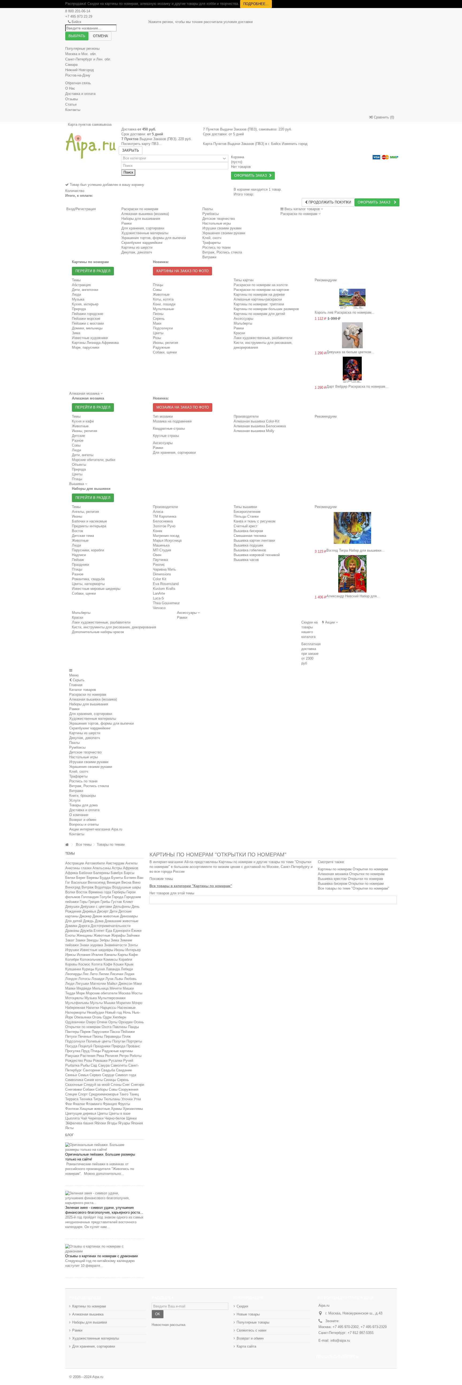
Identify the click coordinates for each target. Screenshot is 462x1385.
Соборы (101, 1089)
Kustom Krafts (164, 589)
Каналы (110, 955)
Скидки (242, 1306)
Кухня (100, 969)
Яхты (69, 1128)
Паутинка (160, 560)
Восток (77, 531)
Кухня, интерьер (85, 304)
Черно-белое (115, 1118)
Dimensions (162, 574)
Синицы (110, 1080)
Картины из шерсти (84, 733)
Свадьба (108, 1070)
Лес (86, 974)
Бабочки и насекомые (89, 521)
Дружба (86, 931)
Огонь (97, 1017)
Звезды (92, 940)
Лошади (97, 979)
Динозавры (129, 916)
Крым (129, 964)
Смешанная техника (250, 536)
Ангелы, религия (85, 512)
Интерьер (133, 950)
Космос (84, 964)
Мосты (137, 993)
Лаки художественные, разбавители (263, 338)
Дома (99, 921)
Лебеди (127, 969)
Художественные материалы (92, 719)
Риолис (159, 565)
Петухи (71, 1036)
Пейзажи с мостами (88, 323)
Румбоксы (210, 214)
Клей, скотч (78, 772)
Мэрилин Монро (129, 1003)
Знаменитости (115, 945)
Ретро (124, 1056)
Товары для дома (83, 805)
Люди (76, 295)
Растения (87, 1056)
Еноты (70, 935)
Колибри (72, 959)
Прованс (133, 1046)
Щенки (131, 1118)
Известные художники (90, 338)
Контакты (72, 110)
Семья (83, 1075)
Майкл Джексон (119, 984)
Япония (137, 1123)
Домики (71, 926)
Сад (94, 1065)
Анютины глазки (78, 868)
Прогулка (72, 1051)
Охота (106, 1027)
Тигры (98, 1099)
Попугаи (118, 1041)
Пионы (158, 314)
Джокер (85, 916)
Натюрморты (75, 1012)
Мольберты (243, 323)
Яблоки (100, 1123)
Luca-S (158, 598)
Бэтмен (130, 878)
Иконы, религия (165, 343)
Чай (84, 1118)
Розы (157, 338)
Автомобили (95, 863)
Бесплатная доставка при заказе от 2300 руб (311, 653)
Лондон (71, 979)
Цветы (158, 333)
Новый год (113, 1012)
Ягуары (124, 1123)
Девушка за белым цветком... (350, 352)
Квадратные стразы (169, 428)
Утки (137, 1099)
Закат (69, 940)
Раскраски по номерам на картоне (261, 290)
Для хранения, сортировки (174, 453)
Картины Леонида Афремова (95, 343)
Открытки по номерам (83, 1027)
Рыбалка (72, 1065)
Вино (136, 882)
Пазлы (207, 209)
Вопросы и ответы (84, 824)
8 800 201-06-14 (77, 11)
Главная (75, 685)
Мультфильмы (77, 1003)
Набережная (75, 1008)
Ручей (128, 1061)
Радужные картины (117, 1051)
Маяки (70, 988)
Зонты (133, 945)
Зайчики (133, 935)
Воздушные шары (126, 887)
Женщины (84, 935)
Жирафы (118, 935)
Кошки (118, 964)
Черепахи (95, 1118)
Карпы (123, 955)
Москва (124, 993)
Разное (77, 440)
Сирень (159, 319)
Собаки (88, 1089)
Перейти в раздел (92, 271)
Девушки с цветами (96, 907)
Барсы (129, 873)
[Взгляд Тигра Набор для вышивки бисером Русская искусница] (352, 528)
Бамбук (117, 873)
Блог (69, 1135)
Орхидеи (125, 1022)
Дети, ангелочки (85, 290)
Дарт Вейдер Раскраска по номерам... (357, 386)
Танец (134, 1094)
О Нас (70, 88)
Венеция (113, 882)
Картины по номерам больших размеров (266, 309)
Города (117, 897)
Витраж (88, 887)
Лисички (116, 974)
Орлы (112, 1022)
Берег (81, 878)
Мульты (96, 1003)
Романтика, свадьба (88, 579)
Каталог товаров (82, 690)
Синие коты (93, 1080)
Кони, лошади (164, 304)
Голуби (105, 897)
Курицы (88, 969)
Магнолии (98, 984)
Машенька (161, 545)
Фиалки (79, 1104)
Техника (85, 1099)
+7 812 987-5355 (360, 1333)
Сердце (108, 1075)
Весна (126, 882)
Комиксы (110, 959)
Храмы (116, 1109)
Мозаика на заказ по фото (182, 407)
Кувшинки (73, 969)
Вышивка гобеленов (250, 550)
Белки (70, 878)
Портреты (134, 1041)
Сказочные (74, 1085)
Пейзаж (78, 560)
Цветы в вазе (119, 1113)
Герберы (118, 892)
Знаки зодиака (91, 945)
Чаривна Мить (164, 569)
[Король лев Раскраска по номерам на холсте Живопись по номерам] (352, 296)
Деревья (89, 911)
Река (100, 1056)
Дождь (88, 921)
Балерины (101, 873)
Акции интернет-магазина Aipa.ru (95, 829)
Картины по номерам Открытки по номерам (353, 869)
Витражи (76, 791)
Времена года (99, 892)
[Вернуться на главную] (66, 844)
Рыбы (85, 1065)
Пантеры (72, 1032)
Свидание (124, 1070)
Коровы (71, 964)
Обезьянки (82, 1017)
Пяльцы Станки (246, 516)
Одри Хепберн (114, 1017)
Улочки (127, 1099)
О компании (78, 815)
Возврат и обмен (82, 820)
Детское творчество (85, 752)
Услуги (74, 800)
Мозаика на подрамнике (172, 421)
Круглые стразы (166, 436)
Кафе (133, 955)
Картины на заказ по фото (182, 271)
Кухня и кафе (83, 421)
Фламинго (94, 1104)
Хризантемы (133, 1109)
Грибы (105, 902)
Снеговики (73, 1089)
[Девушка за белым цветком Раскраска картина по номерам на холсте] (352, 335)
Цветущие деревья (80, 1113)
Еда (109, 931)
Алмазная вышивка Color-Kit (256, 421)
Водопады (103, 887)
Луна (109, 979)
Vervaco (159, 608)
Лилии (104, 974)
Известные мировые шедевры (96, 589)
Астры (117, 868)
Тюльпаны (112, 1099)
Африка (71, 873)
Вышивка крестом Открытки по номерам (350, 879)
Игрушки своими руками (88, 762)
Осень (139, 1022)
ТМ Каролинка (164, 516)
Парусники (100, 1032)
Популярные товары (253, 1322)
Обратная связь (78, 83)
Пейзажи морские (86, 319)
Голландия (90, 897)
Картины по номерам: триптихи (259, 304)
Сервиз (95, 1075)
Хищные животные (95, 1109)
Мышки (109, 1003)
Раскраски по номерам (139, 209)
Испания (83, 955)
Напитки (92, 1008)
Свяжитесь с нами (251, 1330)
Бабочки (85, 873)
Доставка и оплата (80, 94)
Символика (74, 1080)
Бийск (76, 22)
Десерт (103, 911)
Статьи (70, 104)
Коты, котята (163, 299)
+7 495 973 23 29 (78, 16)
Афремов (130, 868)
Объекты (79, 465)
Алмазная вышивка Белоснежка (260, 426)
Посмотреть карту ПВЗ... (141, 144)
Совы (157, 290)
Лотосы (84, 979)
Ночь (127, 1012)
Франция (110, 1104)
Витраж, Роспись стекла (89, 786)
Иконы (77, 516)
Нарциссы (108, 1008)
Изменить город (294, 144)
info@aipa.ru (340, 1340)
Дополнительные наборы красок (98, 632)
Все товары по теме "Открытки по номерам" (353, 888)
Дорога (84, 926)
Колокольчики (91, 959)
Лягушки (82, 984)
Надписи (79, 555)
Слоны (116, 1085)
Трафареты (78, 776)
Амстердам (115, 863)
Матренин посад (166, 536)
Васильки (79, 882)
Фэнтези (72, 1109)
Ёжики (136, 931)
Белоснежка (163, 521)
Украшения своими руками (90, 767)
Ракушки (72, 1056)
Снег (126, 1085)
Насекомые (126, 1008)
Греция (93, 902)
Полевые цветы (98, 1041)
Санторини (91, 1070)
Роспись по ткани (83, 781)
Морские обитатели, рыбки (93, 460)
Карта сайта (246, 1346)
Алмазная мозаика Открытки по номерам (351, 874)
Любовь (130, 979)
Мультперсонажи (111, 998)
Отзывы (71, 99)
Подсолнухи (163, 328)
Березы (93, 878)
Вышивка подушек (248, 545)
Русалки (115, 1061)
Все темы (83, 844)
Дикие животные (106, 916)
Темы (70, 853)
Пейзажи (128, 1032)
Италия (97, 955)
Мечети (116, 988)
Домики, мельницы (87, 328)
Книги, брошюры (82, 796)
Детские (78, 436)
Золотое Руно (164, 526)
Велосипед (97, 882)
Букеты (117, 878)
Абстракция (81, 285)
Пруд (85, 1051)
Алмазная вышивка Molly (254, 431)
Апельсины (102, 868)
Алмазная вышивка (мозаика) (145, 214)
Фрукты (124, 1104)
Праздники (80, 565)
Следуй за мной (97, 1085)
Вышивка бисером (248, 531)
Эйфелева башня (79, 1123)
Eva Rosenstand (166, 584)
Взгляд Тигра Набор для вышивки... (355, 550)
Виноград (72, 887)
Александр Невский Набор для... (353, 596)
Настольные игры (83, 757)
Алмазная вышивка (87, 1314)
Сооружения (128, 1089)
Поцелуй (85, 1046)
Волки (70, 892)
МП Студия (162, 550)
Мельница (100, 988)
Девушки (72, 907)
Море (80, 993)
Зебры (104, 940)
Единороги (121, 931)
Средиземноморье (103, 1094)
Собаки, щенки (165, 352)
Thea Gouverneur (166, 603)
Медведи (83, 988)
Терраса (71, 1099)
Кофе (107, 964)
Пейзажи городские (87, 314)
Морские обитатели (101, 993)
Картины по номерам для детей (259, 314)
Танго (124, 1094)
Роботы (135, 1056)
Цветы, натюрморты (88, 584)
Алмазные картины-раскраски (258, 299)
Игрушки (72, 950)
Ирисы (70, 955)
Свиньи (71, 1075)
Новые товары (248, 1314)
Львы (118, 979)
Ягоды (112, 1123)
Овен (157, 555)
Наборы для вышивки (89, 1322)
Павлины (120, 1027)
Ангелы (131, 863)
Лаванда (113, 969)
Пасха (115, 1032)
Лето (94, 974)
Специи (71, 1094)
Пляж (126, 1036)
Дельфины (121, 907)
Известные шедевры (96, 950)
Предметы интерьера (89, 526)
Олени (102, 1022)
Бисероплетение (247, 512)
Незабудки (95, 1012)
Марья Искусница (167, 540)
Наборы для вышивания (88, 704)
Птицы (158, 285)
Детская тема (83, 536)
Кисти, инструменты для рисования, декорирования (114, 627)
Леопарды (73, 974)
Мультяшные (163, 309)
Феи (68, 1104)
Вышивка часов (246, 560)
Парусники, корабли (88, 550)
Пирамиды (112, 1036)
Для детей (73, 921)
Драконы (72, 931)
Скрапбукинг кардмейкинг (90, 728)
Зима (76, 333)
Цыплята (72, 1118)
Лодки (129, 974)
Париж (85, 1032)
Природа (79, 309)
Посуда (71, 1046)
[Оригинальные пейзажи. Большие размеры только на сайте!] (104, 1147)
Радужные (161, 347)
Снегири (137, 1085)
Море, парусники (85, 347)
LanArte (159, 593)
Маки (157, 323)
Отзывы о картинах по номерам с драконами (101, 1256)
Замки (80, 940)
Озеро (91, 1022)
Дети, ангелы (82, 455)
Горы (83, 902)
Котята (96, 964)
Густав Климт (122, 902)
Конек (157, 531)
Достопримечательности (110, 926)
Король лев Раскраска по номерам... (345, 312)
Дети (113, 911)
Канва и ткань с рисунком (254, 521)
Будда (105, 878)
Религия (111, 1056)
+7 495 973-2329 (374, 1327)
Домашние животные (121, 921)
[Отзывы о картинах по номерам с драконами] (104, 1249)
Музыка (78, 299)
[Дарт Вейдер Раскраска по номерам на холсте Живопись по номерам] (352, 370)
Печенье (84, 1036)
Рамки (239, 328)
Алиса (158, 512)
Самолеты (119, 1065)
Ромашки (100, 1061)
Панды (133, 1027)
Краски (239, 333)
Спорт (83, 1094)
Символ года (125, 1075)
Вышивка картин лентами (254, 540)
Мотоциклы (74, 998)
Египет (99, 931)
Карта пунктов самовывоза (89, 124)
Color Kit (159, 579)
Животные (161, 295)
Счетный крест (245, 526)
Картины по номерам (89, 1306)
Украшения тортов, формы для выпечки (101, 723)
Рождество (74, 1061)
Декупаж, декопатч (84, 738)
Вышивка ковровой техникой (257, 555)
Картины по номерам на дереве (259, 295)
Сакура (104, 1065)
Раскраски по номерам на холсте (261, 285)
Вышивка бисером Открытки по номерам (351, 884)
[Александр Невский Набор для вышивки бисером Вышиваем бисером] (352, 574)
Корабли (125, 959)
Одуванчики (75, 1022)
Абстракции (74, 863)
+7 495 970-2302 (346, 1327)
